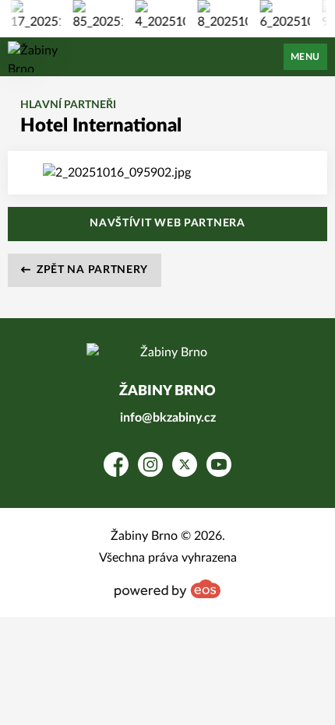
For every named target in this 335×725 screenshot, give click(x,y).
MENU (305, 56)
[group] (33, 15)
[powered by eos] (167, 589)
